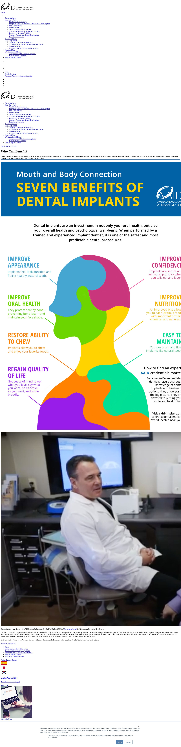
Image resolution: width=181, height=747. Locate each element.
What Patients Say (15, 46)
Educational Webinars (16, 37)
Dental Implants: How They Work (16, 649)
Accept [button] (120, 742)
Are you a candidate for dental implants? (22, 54)
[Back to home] (17, 11)
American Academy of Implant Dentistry (18, 76)
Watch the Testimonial (8, 643)
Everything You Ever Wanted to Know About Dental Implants (29, 24)
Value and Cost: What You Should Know (18, 653)
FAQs (7, 72)
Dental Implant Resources (17, 56)
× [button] (139, 726)
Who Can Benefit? (15, 25)
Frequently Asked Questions (14, 656)
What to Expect (14, 27)
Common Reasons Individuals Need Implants (24, 35)
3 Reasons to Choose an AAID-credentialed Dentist (26, 44)
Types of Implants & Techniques (20, 29)
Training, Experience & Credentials (21, 42)
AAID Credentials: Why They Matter (17, 651)
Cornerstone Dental (70, 629)
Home (7, 647)
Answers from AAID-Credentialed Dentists (23, 48)
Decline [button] (128, 742)
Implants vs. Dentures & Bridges (20, 33)
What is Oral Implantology (18, 22)
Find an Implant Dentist (13, 57)
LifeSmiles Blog (10, 74)
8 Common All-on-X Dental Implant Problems (24, 31)
